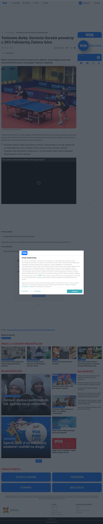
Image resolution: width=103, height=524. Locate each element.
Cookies (31, 286)
